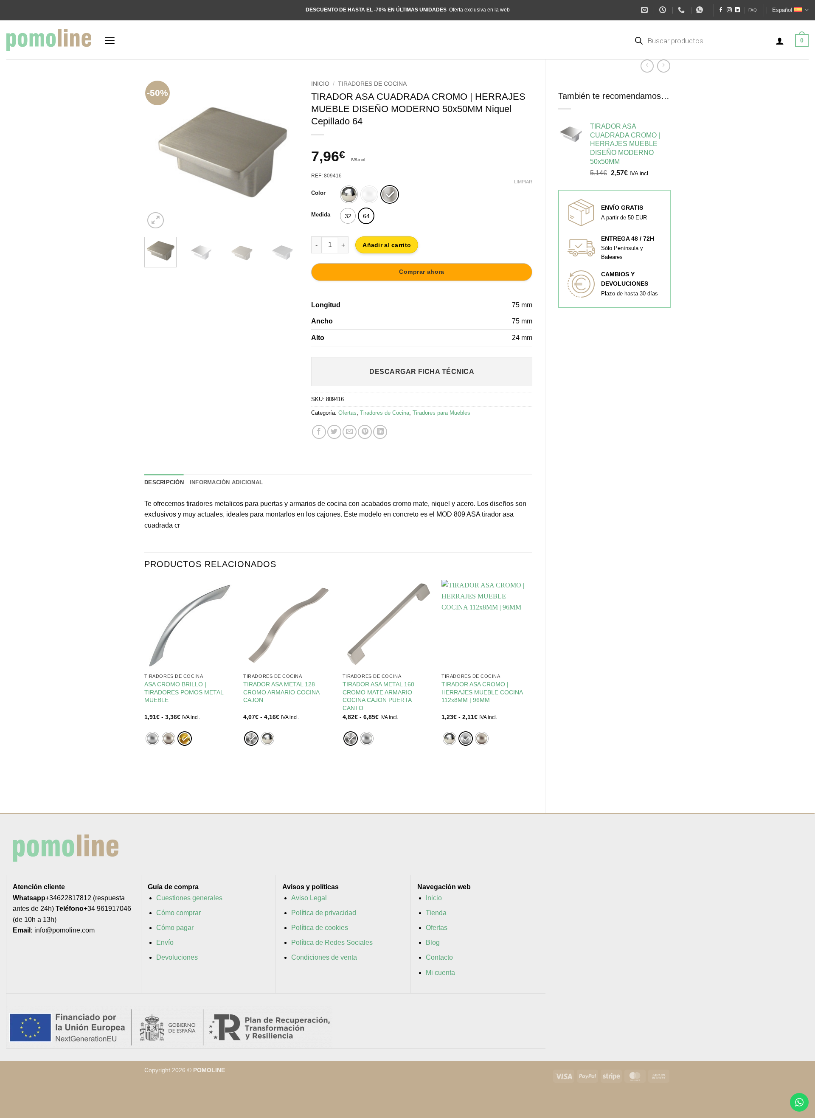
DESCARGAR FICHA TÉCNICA (421, 371)
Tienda (436, 912)
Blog (433, 942)
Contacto (439, 957)
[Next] (284, 153)
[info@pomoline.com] (645, 10)
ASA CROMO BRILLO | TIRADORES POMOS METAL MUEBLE (183, 692)
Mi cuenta (440, 972)
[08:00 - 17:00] (663, 10)
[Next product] (647, 66)
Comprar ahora (421, 271)
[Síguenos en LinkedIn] (737, 10)
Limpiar (523, 181)
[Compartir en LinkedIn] (380, 432)
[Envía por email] (350, 432)
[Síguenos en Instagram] (729, 10)
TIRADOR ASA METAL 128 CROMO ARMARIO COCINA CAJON (281, 692)
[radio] (348, 194)
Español (782, 10)
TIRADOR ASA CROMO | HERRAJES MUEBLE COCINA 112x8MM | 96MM (482, 692)
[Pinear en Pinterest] (365, 432)
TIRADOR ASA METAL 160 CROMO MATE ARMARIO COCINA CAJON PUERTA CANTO (378, 696)
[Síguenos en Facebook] (720, 10)
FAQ (752, 10)
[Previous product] (663, 66)
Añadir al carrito (387, 245)
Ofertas (347, 413)
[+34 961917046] (682, 10)
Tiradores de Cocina (372, 84)
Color (318, 193)
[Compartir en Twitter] (334, 432)
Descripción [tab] (164, 482)
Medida (320, 215)
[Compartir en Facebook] (319, 432)
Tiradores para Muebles (441, 413)
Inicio (320, 84)
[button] (109, 40)
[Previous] (158, 153)
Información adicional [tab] (226, 482)
